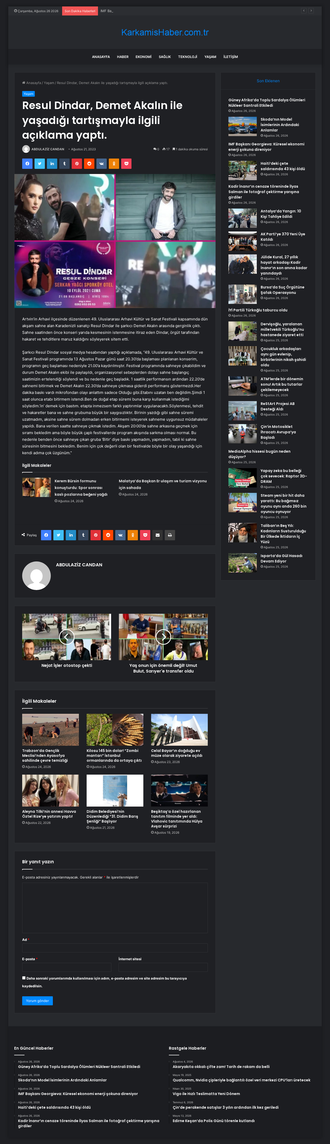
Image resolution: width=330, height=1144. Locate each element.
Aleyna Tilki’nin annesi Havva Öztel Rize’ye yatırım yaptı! (49, 814)
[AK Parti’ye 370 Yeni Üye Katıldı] (242, 241)
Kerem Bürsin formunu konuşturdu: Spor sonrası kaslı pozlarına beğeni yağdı (81, 487)
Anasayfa (101, 57)
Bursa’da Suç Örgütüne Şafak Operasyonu (282, 290)
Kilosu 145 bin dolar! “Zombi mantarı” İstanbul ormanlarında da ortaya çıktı (114, 755)
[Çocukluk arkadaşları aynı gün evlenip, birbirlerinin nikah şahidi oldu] (242, 356)
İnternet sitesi (130, 959)
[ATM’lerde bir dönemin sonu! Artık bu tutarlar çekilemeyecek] (242, 386)
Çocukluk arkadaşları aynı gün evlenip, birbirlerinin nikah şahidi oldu (283, 357)
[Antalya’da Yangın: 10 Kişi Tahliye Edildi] (242, 218)
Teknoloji (187, 57)
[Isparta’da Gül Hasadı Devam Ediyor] (242, 563)
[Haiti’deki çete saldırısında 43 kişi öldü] (242, 170)
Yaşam (210, 57)
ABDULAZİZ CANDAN (47, 149)
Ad (25, 940)
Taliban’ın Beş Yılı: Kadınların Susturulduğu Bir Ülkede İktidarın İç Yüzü (283, 533)
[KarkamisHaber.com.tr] (165, 32)
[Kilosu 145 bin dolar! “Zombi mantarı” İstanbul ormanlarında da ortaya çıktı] (115, 730)
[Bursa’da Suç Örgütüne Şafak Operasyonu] (242, 294)
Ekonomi (144, 57)
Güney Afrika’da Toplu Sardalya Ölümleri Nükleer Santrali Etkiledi (266, 102)
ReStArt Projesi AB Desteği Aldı (278, 406)
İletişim (231, 57)
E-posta (30, 959)
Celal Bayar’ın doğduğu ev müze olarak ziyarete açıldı (176, 753)
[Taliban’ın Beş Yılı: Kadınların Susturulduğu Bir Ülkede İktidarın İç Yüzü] (242, 532)
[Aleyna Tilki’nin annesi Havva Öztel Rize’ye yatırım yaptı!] (50, 791)
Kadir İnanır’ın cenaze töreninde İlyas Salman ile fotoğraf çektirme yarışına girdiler (263, 192)
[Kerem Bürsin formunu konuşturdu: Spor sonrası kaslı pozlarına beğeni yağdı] (36, 487)
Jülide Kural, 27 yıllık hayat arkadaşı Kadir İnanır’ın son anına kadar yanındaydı (284, 265)
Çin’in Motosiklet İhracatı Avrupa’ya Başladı (278, 432)
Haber (122, 57)
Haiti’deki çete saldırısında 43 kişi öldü (283, 166)
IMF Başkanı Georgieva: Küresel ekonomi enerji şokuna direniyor (152, 11)
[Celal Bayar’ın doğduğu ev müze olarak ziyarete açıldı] (179, 730)
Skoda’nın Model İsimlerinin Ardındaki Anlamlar (280, 125)
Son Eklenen (268, 80)
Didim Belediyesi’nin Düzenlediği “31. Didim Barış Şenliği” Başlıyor (112, 816)
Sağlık (165, 57)
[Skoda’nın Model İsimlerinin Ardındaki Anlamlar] (242, 126)
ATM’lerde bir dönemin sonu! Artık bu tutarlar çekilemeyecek (282, 384)
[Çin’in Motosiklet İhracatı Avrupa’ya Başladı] (242, 433)
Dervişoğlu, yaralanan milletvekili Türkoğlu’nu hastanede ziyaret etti (282, 329)
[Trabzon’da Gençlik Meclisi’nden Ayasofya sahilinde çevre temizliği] (50, 730)
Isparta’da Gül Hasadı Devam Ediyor (281, 558)
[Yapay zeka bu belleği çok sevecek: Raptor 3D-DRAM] (242, 477)
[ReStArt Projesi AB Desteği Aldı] (242, 410)
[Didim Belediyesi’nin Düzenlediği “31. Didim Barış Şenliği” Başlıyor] (115, 791)
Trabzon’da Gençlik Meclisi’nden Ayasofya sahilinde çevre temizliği (45, 755)
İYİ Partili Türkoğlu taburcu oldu (257, 310)
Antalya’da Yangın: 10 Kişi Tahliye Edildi (281, 214)
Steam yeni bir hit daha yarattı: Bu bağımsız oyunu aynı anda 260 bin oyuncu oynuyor (284, 503)
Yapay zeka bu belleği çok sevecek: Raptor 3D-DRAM (284, 476)
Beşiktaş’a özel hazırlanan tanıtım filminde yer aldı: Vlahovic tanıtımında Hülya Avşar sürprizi (176, 819)
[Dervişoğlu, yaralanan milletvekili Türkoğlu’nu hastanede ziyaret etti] (242, 331)
